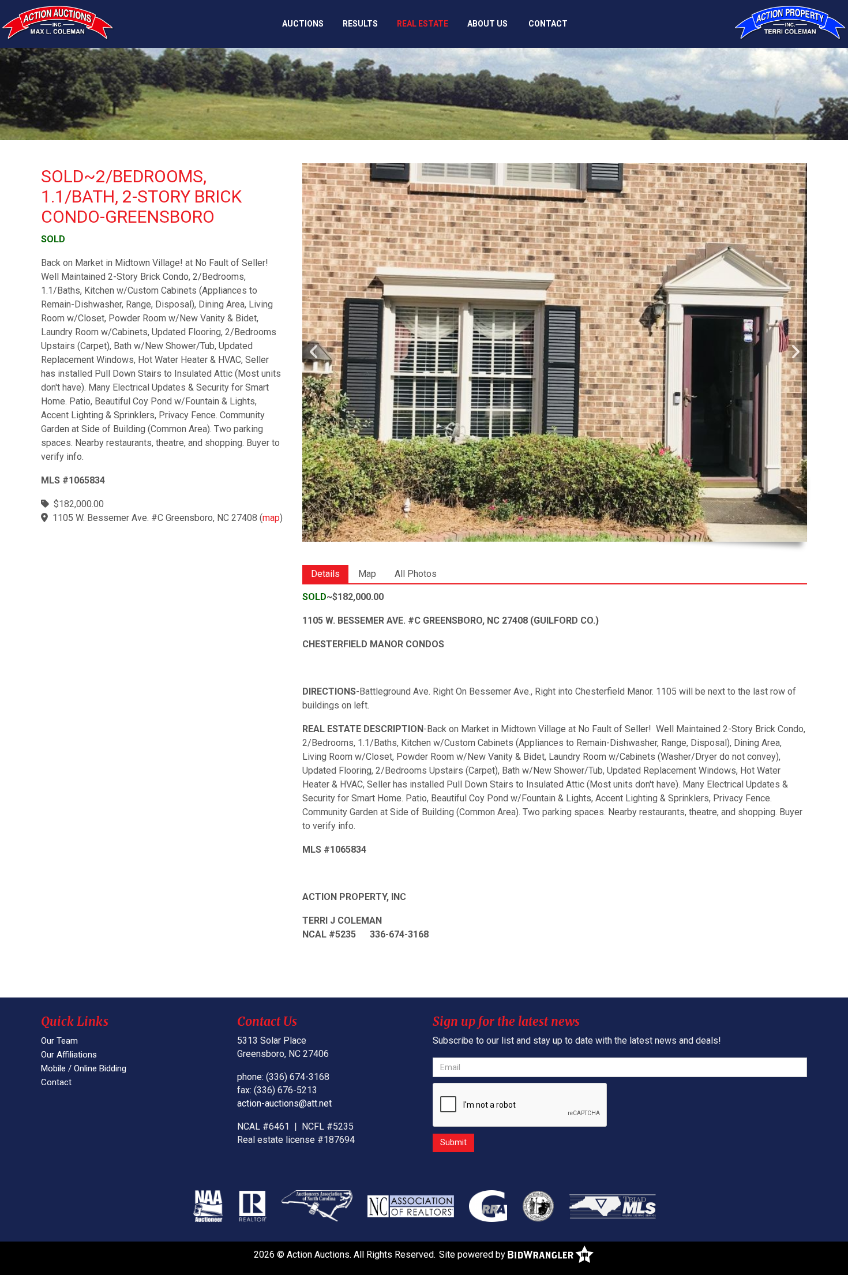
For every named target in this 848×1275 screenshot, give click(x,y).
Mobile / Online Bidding (83, 1068)
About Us (487, 23)
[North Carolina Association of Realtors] (410, 1206)
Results (360, 23)
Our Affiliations (69, 1054)
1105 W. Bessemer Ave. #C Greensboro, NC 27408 (154, 517)
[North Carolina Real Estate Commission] (538, 1206)
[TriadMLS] (612, 1206)
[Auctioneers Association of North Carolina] (317, 1206)
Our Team (59, 1041)
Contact (548, 23)
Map (367, 573)
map (271, 517)
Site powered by (473, 1254)
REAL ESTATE (422, 23)
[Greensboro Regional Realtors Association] (488, 1206)
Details (325, 573)
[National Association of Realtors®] (252, 1206)
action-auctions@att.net (284, 1103)
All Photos (416, 573)
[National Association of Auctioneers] (208, 1206)
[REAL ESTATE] (790, 22)
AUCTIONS (303, 23)
